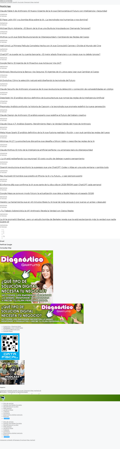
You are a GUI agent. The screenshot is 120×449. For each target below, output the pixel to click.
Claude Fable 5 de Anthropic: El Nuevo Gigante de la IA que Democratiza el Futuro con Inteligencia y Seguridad (53, 11)
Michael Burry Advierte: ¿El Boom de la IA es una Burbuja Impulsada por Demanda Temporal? (45, 28)
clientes (7, 418)
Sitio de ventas (8, 403)
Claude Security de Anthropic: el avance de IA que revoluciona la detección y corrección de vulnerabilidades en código (56, 89)
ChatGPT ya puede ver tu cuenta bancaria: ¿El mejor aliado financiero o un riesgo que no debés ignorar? (50, 54)
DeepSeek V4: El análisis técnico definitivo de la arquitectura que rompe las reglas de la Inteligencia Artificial (52, 98)
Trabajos (6, 411)
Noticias (4, 16)
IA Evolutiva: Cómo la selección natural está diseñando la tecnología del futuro (37, 80)
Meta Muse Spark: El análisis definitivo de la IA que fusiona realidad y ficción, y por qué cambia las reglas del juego (55, 132)
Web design (7, 408)
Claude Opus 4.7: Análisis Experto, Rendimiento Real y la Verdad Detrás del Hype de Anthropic (45, 124)
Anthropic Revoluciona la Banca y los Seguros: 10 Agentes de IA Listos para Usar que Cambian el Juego (49, 72)
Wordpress (15, 394)
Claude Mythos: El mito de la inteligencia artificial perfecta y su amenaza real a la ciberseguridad (46, 150)
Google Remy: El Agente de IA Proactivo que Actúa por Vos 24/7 (30, 63)
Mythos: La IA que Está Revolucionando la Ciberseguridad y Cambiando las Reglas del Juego (44, 37)
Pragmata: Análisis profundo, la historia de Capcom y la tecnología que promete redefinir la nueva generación (53, 106)
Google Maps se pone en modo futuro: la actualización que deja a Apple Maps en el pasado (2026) (47, 193)
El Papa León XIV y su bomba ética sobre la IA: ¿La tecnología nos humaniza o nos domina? (44, 19)
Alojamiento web (25, 394)
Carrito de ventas (5, 394)
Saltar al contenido (6, 1)
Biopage (42, 394)
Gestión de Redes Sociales (12, 405)
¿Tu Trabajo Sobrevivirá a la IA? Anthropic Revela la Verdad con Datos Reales (37, 211)
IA (0, 16)
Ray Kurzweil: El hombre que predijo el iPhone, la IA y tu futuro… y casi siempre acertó (41, 176)
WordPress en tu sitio (10, 406)
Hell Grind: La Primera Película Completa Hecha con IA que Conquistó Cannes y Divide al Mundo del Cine (50, 45)
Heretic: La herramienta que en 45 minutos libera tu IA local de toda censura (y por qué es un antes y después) (53, 202)
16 (4, 236)
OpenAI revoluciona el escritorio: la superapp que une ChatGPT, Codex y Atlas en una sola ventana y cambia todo (54, 167)
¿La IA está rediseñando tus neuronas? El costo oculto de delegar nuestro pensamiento (42, 158)
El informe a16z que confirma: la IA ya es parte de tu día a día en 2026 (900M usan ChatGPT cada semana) (50, 184)
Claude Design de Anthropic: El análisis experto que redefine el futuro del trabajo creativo (43, 115)
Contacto (35, 394)
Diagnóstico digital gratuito (12, 415)
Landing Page (8, 410)
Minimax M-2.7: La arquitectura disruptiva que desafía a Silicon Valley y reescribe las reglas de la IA (47, 141)
